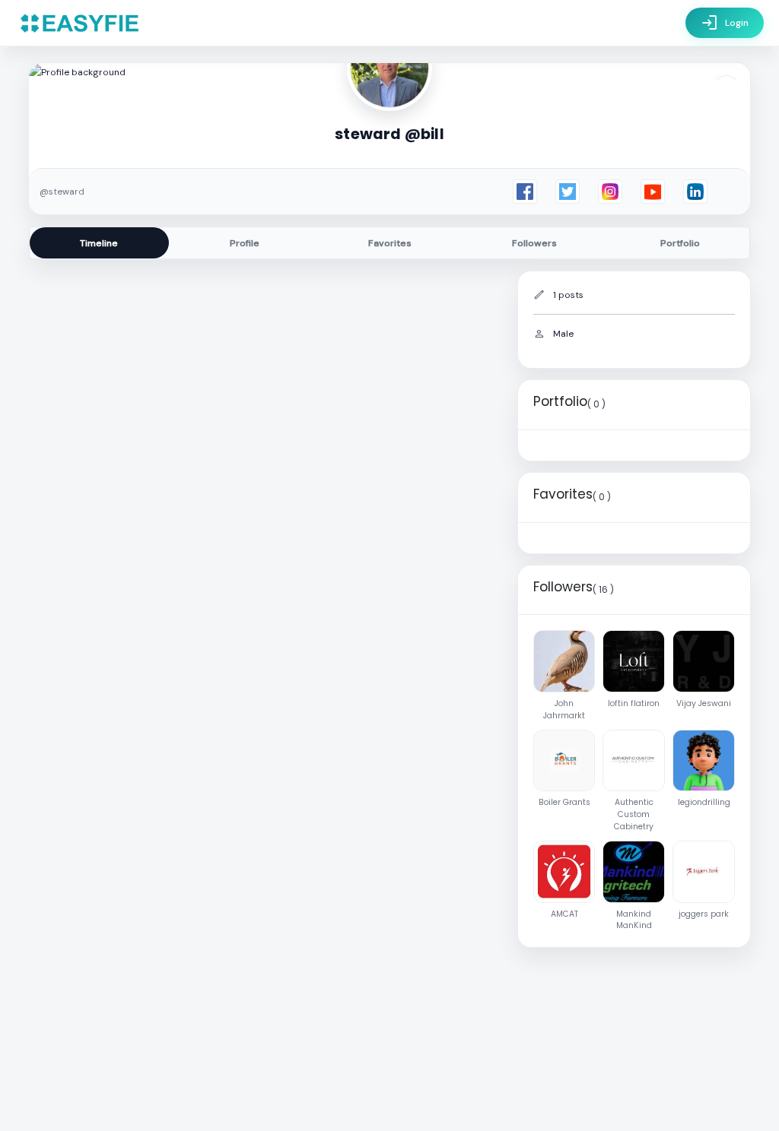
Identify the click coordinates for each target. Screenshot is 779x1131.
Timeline (99, 243)
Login (725, 22)
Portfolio (680, 243)
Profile (244, 243)
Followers (534, 243)
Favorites (390, 243)
